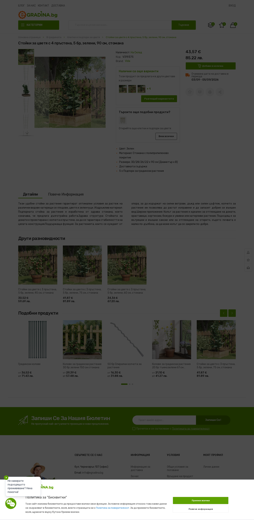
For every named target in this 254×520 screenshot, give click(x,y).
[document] (127, 498)
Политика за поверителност (112, 507)
